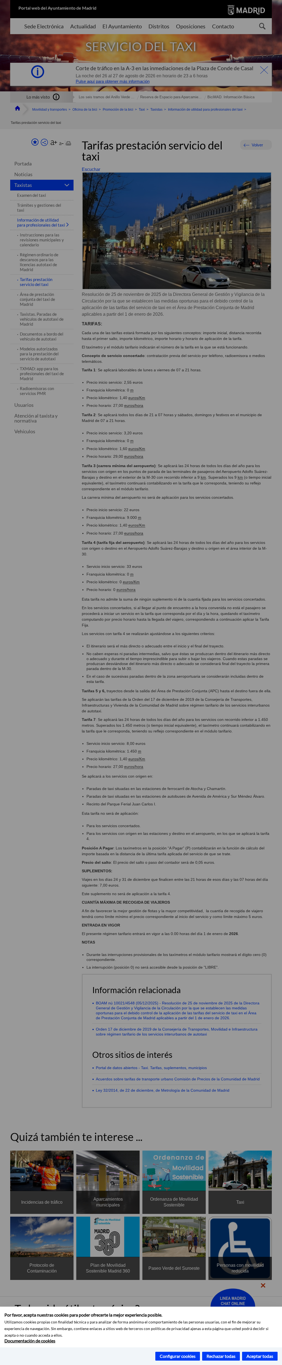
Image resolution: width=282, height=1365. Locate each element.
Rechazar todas (221, 1356)
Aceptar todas (259, 1356)
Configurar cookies (178, 1356)
